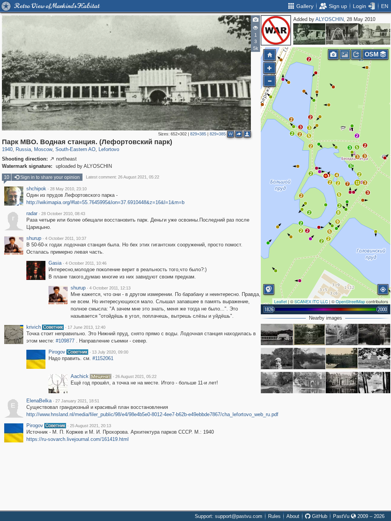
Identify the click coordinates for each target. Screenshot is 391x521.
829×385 (198, 134)
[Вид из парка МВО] (374, 358)
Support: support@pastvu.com (228, 516)
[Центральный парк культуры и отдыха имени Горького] (309, 34)
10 (6, 177)
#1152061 (102, 358)
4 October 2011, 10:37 (65, 238)
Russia (23, 149)
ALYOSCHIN (329, 19)
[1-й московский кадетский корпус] (342, 358)
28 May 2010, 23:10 (68, 189)
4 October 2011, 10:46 (86, 263)
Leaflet (280, 301)
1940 (7, 149)
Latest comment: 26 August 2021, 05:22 (122, 177)
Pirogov (56, 352)
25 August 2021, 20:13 (90, 425)
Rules (274, 516)
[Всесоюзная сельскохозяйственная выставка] (374, 34)
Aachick (80, 376)
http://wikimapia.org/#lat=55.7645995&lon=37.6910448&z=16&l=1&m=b (105, 202)
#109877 (65, 341)
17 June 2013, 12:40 (86, 327)
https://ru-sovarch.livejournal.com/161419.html (77, 439)
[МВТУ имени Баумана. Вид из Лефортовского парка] (374, 382)
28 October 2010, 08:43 (63, 213)
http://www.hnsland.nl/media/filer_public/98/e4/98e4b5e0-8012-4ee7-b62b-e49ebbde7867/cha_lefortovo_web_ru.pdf (152, 414)
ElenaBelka (39, 401)
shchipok (36, 188)
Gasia (54, 263)
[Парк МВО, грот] (309, 334)
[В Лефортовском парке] (342, 334)
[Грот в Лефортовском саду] (374, 334)
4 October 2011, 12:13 (110, 288)
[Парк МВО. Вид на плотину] (309, 358)
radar (31, 213)
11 (357, 182)
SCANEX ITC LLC (311, 301)
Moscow (43, 149)
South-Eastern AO (75, 149)
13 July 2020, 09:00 (110, 352)
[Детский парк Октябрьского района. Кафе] (342, 34)
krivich (33, 327)
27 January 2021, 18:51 (77, 401)
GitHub (318, 516)
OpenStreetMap (350, 301)
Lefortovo (109, 149)
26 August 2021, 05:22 (136, 376)
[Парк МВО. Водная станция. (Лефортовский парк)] (325, 176)
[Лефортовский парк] (309, 382)
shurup (33, 238)
